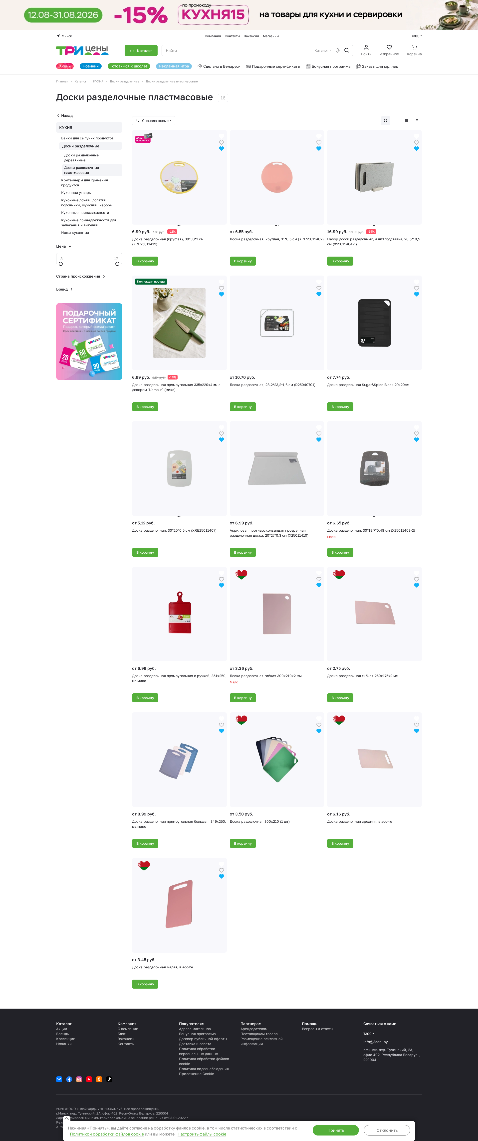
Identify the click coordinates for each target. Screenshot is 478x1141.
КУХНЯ (65, 127)
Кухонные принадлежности (85, 212)
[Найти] (346, 50)
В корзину (145, 261)
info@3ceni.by (375, 1042)
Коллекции (65, 1039)
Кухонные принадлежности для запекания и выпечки (88, 222)
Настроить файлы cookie (202, 1134)
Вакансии (126, 1039)
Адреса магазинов (195, 1029)
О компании (128, 1029)
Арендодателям (253, 1029)
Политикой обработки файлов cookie (107, 1134)
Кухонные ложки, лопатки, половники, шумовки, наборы (86, 202)
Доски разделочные (80, 146)
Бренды (62, 1034)
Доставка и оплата (195, 1044)
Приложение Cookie (196, 1074)
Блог (121, 1034)
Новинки (64, 1044)
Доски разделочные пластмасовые (81, 170)
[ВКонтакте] (59, 1079)
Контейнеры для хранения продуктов (84, 182)
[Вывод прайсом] (417, 120)
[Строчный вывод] (406, 120)
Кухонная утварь (76, 192)
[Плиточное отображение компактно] (396, 120)
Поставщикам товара (259, 1034)
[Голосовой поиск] (337, 50)
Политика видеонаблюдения (204, 1069)
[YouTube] (89, 1079)
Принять (335, 1130)
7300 (415, 36)
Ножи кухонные (75, 232)
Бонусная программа (197, 1034)
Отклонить (387, 1130)
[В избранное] (221, 142)
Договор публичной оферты (203, 1039)
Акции (61, 1029)
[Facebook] (69, 1079)
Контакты (126, 1044)
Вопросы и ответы (317, 1029)
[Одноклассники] (99, 1079)
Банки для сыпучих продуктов (87, 138)
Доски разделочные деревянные (81, 157)
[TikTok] (109, 1079)
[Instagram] (79, 1079)
